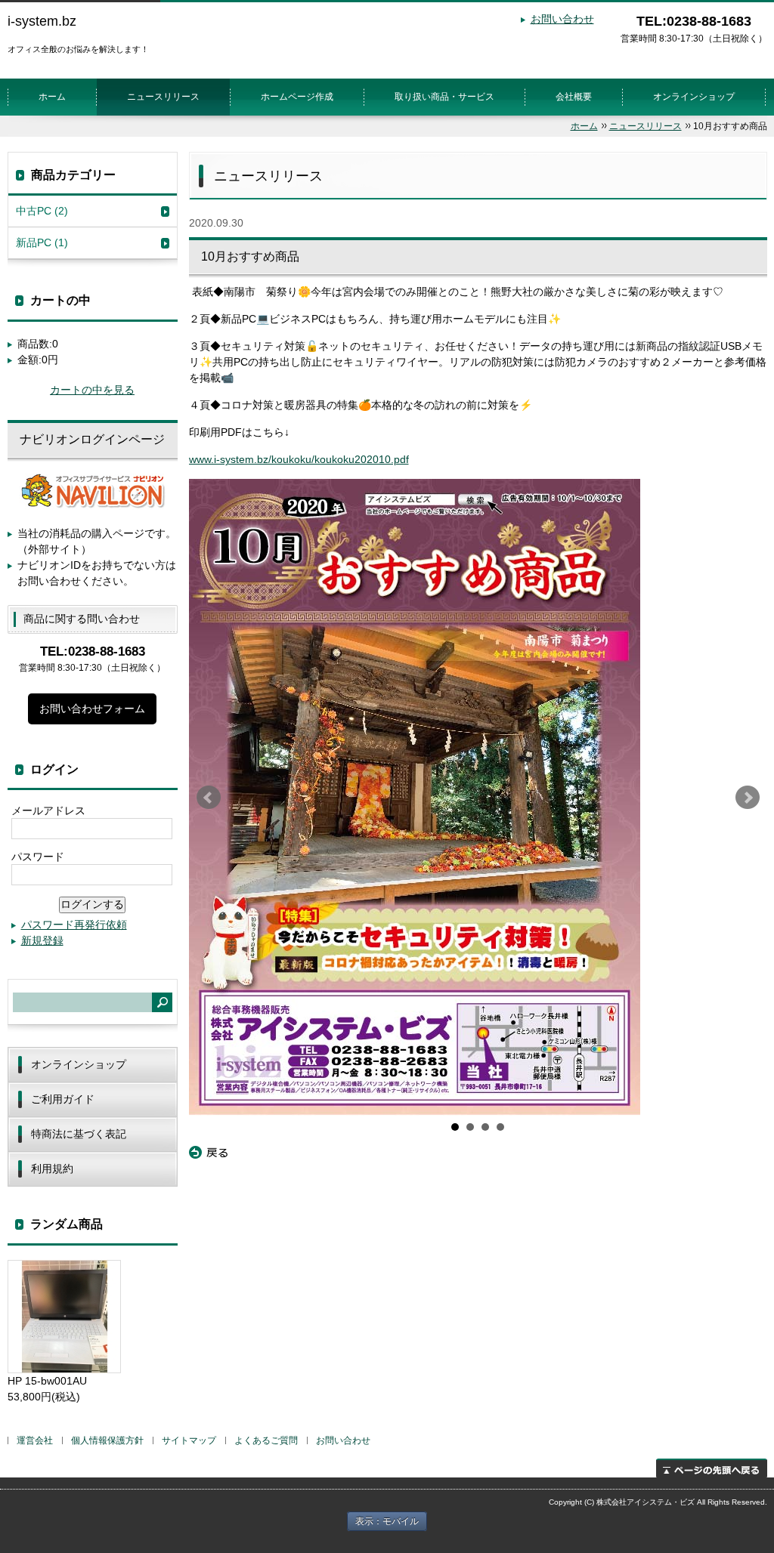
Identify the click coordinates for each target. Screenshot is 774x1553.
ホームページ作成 (297, 96)
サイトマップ (189, 1440)
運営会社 (35, 1440)
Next (747, 798)
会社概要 (574, 96)
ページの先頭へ (711, 1468)
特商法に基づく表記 (78, 1134)
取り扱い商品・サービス (444, 96)
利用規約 (52, 1168)
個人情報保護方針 (107, 1440)
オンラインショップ (694, 96)
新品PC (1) (42, 242)
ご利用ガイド (62, 1099)
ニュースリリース (163, 96)
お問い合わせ (562, 19)
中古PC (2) (42, 211)
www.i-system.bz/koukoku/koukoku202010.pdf (299, 459)
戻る (208, 1152)
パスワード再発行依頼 (74, 925)
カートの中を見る (92, 390)
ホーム (52, 96)
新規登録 (42, 940)
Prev (209, 798)
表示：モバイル (387, 1521)
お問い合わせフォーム (92, 708)
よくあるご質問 (266, 1440)
